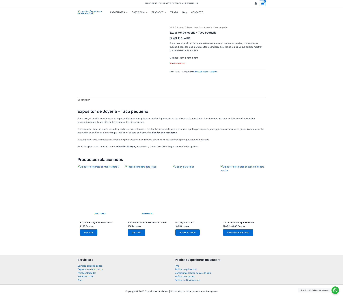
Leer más (88, 232)
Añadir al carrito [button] (187, 232)
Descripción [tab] (84, 99)
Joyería (179, 27)
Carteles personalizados (90, 265)
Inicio (172, 27)
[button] (126, 12)
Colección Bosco (200, 71)
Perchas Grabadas (87, 273)
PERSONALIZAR (86, 276)
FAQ (177, 265)
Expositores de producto (90, 269)
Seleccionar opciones (238, 232)
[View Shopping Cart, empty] (262, 3)
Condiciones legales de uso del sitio (193, 273)
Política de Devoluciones (187, 280)
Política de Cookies (185, 276)
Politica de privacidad (186, 269)
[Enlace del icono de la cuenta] (256, 3)
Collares (188, 27)
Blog (80, 280)
